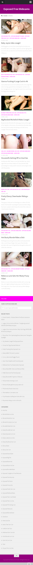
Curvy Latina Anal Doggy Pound (11, 357)
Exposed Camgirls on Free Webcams (12, 473)
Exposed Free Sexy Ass (8, 477)
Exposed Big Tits (5, 36)
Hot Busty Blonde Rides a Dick (12, 237)
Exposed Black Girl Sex (8, 465)
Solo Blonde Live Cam (8, 536)
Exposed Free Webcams (16, 9)
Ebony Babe (6, 446)
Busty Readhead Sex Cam (8, 74)
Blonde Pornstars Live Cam (8, 113)
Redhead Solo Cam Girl (9, 532)
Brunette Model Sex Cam (9, 426)
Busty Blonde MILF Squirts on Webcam (12, 377)
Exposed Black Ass (15, 189)
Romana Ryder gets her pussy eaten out (13, 384)
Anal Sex (3, 151)
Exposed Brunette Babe (17, 36)
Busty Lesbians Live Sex (9, 438)
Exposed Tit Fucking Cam (9, 505)
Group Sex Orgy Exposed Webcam (11, 345)
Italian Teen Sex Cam (8, 524)
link (31, 538)
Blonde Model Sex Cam (13, 151)
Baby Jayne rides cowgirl (10, 43)
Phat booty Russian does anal (10, 388)
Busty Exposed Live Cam (9, 434)
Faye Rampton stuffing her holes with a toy (14, 396)
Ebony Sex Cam (5, 189)
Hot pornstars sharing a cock (10, 381)
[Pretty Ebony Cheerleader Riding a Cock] (16, 179)
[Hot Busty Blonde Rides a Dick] (16, 221)
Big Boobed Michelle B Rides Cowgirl (15, 119)
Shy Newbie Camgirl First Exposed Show (13, 341)
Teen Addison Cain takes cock (10, 392)
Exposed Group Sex (8, 485)
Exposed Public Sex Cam (9, 489)
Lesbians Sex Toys (7, 528)
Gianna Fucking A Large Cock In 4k (14, 81)
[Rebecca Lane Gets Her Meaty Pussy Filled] (16, 259)
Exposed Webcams (15, 38)
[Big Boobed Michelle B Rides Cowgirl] (16, 103)
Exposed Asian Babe (8, 453)
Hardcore (23, 38)
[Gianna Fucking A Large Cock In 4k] (16, 65)
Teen (4, 544)
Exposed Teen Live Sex (8, 501)
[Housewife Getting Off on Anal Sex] (16, 141)
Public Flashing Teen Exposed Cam (11, 349)
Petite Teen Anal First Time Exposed (11, 373)
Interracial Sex (6, 520)
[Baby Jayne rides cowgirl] (16, 26)
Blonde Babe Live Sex (8, 414)
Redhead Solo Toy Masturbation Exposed (13, 365)
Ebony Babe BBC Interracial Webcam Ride (13, 369)
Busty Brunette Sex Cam (9, 430)
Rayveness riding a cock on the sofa (12, 400)
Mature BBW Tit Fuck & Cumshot (11, 353)
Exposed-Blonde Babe (7, 115)
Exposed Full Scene (7, 481)
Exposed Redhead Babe (9, 493)
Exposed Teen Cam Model (9, 497)
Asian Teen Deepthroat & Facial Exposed (13, 361)
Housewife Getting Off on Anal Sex (14, 158)
